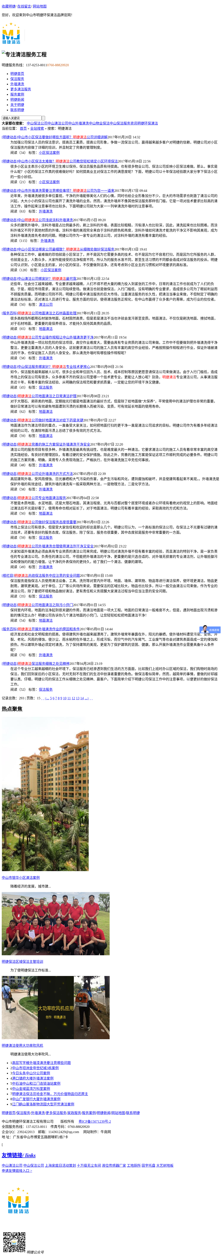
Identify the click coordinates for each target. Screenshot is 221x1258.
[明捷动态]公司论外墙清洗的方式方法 (37, 474)
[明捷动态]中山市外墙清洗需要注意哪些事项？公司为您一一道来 (58, 190)
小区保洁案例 (49, 152)
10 (64, 698)
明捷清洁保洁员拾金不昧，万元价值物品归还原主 (50, 1094)
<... (47, 698)
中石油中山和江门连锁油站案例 (36, 1083)
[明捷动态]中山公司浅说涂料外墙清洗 (37, 220)
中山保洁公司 (37, 123)
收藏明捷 (9, 6)
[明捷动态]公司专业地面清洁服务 (34, 498)
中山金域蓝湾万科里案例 (31, 1089)
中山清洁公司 (57, 123)
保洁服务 (17, 79)
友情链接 (19, 1155)
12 (73, 698)
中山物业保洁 (99, 123)
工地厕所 (134, 1165)
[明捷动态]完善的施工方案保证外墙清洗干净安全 (46, 444)
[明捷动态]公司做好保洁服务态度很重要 (39, 522)
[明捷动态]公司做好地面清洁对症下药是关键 (42, 420)
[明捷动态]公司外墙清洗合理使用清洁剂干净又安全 (48, 546)
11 (69, 698)
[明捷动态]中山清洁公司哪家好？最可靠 (39, 279)
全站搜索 (37, 128)
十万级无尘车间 (89, 1165)
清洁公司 (46, 304)
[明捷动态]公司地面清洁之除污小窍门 (37, 605)
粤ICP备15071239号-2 (95, 1121)
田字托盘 (148, 1165)
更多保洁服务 (56, 1113)
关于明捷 (17, 105)
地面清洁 (46, 329)
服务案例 (17, 94)
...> (87, 698)
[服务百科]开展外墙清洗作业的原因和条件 (41, 629)
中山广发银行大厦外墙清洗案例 (36, 1099)
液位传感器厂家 (114, 1165)
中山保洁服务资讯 (123, 123)
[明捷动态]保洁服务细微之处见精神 (35, 663)
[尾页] (92, 698)
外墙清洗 (17, 84)
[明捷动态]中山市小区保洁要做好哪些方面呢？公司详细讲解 (54, 137)
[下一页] (90, 698)
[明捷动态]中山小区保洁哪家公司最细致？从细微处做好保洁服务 (58, 249)
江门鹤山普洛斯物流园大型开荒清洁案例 (43, 1104)
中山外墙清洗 (78, 123)
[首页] (41, 698)
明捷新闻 (17, 99)
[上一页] (43, 698)
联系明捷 (17, 110)
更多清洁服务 (20, 89)
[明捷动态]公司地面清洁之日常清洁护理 (39, 396)
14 (82, 698)
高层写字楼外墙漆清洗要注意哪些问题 (41, 1063)
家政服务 (74, 1113)
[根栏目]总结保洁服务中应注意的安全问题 (41, 575)
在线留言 (24, 6)
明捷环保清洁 (147, 123)
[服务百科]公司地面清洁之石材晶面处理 (39, 313)
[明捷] (13, 43)
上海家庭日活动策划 (60, 1165)
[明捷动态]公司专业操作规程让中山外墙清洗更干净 (48, 337)
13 (77, 698)
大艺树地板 (165, 1165)
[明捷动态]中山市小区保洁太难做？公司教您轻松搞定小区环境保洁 (60, 161)
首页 (23, 128)
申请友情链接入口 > (17, 1171)
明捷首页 (17, 74)
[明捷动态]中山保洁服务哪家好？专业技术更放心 (46, 367)
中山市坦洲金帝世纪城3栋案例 (35, 1068)
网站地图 (40, 6)
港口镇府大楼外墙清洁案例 (33, 1078)
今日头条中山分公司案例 (31, 1073)
